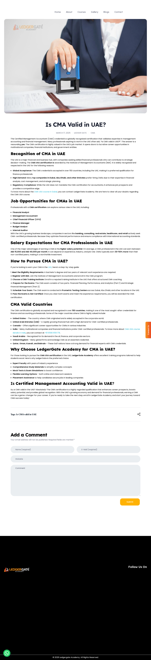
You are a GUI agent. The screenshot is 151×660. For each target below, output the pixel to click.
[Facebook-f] (132, 572)
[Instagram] (125, 572)
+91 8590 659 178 (52, 332)
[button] (6, 653)
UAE (50, 267)
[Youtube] (138, 572)
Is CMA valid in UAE (26, 414)
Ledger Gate (80, 133)
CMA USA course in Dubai (45, 191)
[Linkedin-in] (145, 572)
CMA (93, 133)
